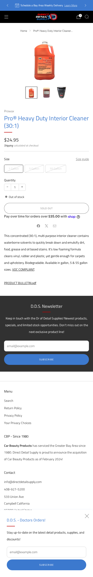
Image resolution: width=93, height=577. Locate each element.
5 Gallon (34, 168)
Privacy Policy (13, 415)
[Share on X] (46, 225)
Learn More (70, 5)
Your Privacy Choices (17, 422)
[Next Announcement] (85, 5)
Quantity (10, 180)
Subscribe (46, 565)
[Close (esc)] (87, 516)
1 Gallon (14, 168)
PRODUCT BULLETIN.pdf (20, 283)
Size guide (82, 159)
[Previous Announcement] (7, 5)
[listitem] (46, 5)
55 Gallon (56, 168)
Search (8, 400)
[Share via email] (54, 225)
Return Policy (13, 408)
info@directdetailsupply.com (23, 481)
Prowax (9, 111)
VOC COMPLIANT (23, 269)
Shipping (8, 145)
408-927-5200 (14, 489)
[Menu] (6, 17)
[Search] (86, 16)
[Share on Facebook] (38, 225)
